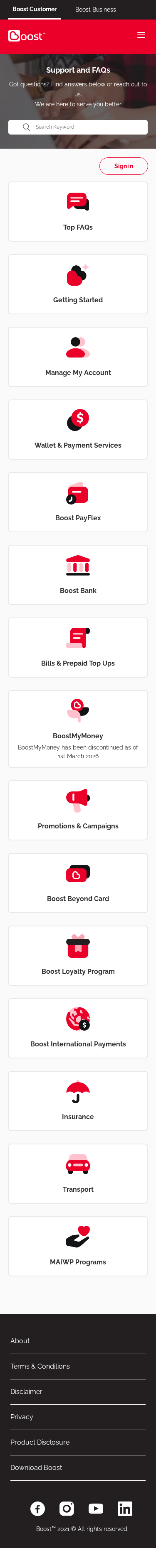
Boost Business (95, 9)
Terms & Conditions (40, 1366)
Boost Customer (34, 9)
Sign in (123, 166)
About (20, 1341)
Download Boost (36, 1468)
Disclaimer (26, 1392)
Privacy (21, 1417)
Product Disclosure (39, 1442)
